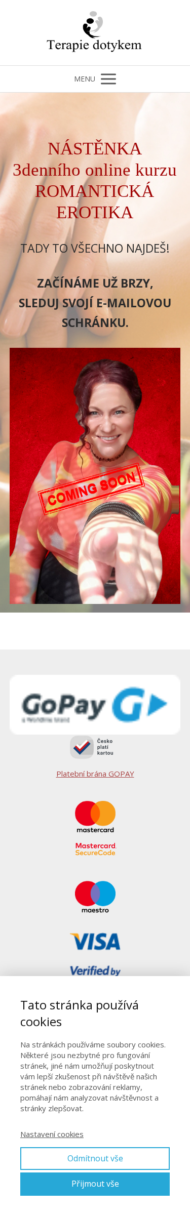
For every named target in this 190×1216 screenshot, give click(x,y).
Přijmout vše (95, 1183)
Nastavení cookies (52, 1134)
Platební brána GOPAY (95, 773)
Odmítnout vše (95, 1158)
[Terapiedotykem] (95, 32)
